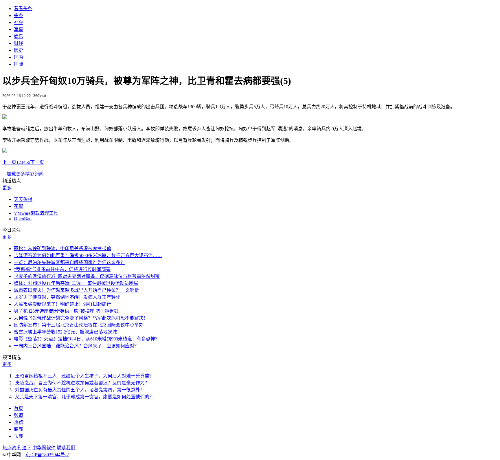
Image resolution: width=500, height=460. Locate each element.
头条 (18, 15)
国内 (18, 57)
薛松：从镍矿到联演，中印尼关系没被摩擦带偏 (62, 248)
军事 (18, 29)
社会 (18, 22)
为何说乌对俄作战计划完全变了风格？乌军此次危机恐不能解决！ (81, 318)
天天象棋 (23, 199)
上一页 (9, 162)
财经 (18, 43)
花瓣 (18, 206)
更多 (7, 187)
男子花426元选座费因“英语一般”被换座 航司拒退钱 (66, 311)
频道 (18, 415)
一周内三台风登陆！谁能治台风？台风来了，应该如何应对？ (76, 345)
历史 (18, 50)
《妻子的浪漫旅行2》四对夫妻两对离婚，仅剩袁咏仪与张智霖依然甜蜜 (87, 276)
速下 (26, 447)
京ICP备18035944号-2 (47, 454)
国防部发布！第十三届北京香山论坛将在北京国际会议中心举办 (79, 324)
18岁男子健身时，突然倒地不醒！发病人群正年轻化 (67, 297)
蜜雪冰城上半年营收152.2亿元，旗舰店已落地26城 (65, 331)
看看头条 (23, 8)
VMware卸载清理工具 (36, 213)
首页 (18, 408)
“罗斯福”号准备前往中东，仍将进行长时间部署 (62, 269)
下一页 (37, 162)
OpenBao (23, 218)
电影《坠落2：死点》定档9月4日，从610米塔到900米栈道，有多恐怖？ (87, 338)
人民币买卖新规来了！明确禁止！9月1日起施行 (62, 304)
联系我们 (66, 447)
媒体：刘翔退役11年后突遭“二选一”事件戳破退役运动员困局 (76, 283)
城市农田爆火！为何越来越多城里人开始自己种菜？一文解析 (76, 290)
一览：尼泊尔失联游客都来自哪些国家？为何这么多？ (69, 262)
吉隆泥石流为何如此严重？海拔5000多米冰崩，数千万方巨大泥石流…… (88, 255)
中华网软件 (44, 447)
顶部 (18, 436)
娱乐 (18, 36)
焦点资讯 (11, 447)
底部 (18, 429)
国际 (18, 64)
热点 (18, 422)
